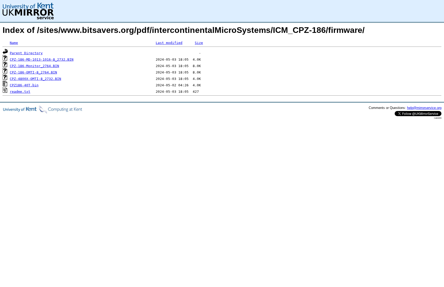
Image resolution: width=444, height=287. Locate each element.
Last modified (169, 43)
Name (14, 43)
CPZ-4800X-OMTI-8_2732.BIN (35, 79)
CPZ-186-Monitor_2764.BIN (34, 66)
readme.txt (20, 92)
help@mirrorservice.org (424, 108)
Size (199, 43)
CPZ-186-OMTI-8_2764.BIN (33, 72)
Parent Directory (26, 53)
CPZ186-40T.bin (24, 85)
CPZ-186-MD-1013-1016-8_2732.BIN (41, 59)
